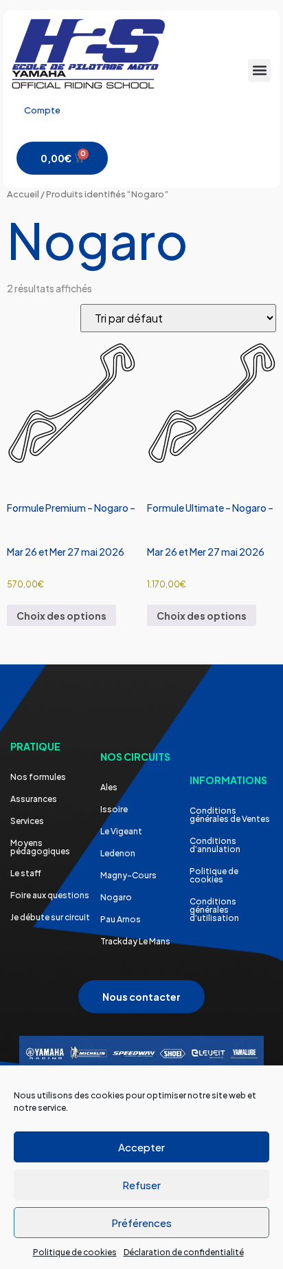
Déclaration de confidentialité (184, 1252)
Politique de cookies (75, 1252)
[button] (259, 70)
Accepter (141, 1146)
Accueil (23, 193)
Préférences (141, 1222)
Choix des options (61, 615)
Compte (42, 110)
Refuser (141, 1184)
